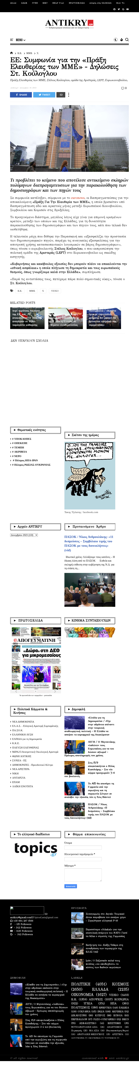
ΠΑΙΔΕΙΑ (124, 1007)
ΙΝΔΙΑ (100, 1011)
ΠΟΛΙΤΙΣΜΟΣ (80, 1007)
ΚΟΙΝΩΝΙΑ (121, 999)
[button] (20, 40)
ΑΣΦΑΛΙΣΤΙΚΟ (87, 1023)
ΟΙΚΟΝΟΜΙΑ (82, 995)
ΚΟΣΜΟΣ (120, 984)
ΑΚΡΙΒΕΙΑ (117, 1011)
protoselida (48, 695)
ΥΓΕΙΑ (88, 1003)
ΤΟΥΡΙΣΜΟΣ (110, 1038)
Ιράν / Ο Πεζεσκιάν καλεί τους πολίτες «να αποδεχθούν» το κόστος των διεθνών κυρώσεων (103, 964)
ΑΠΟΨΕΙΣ (96, 999)
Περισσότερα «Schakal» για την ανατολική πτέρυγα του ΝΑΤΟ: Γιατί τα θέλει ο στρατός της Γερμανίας (106, 933)
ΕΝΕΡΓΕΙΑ (105, 1007)
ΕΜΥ (45, 3)
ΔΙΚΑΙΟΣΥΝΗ (79, 1015)
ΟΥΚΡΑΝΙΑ (84, 1011)
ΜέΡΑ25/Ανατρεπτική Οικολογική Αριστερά (35, 751)
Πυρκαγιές (76, 1030)
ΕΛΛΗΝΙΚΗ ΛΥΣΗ (22, 734)
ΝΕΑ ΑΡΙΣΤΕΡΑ (20, 769)
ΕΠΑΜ (16, 782)
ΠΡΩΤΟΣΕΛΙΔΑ (77, 3)
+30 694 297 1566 (23, 920)
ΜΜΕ (29, 53)
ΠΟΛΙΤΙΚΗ (80, 984)
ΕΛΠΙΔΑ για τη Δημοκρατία (27, 739)
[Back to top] (130, 1070)
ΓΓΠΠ (35, 3)
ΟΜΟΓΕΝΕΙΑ (94, 1038)
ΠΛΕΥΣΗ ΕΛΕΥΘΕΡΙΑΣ (25, 747)
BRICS (125, 1019)
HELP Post (58, 3)
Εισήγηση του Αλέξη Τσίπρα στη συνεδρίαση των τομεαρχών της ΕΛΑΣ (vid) (104, 948)
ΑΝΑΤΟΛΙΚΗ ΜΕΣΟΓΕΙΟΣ (90, 1034)
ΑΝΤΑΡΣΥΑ (18, 777)
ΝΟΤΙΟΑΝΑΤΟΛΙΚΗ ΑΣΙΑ (84, 1027)
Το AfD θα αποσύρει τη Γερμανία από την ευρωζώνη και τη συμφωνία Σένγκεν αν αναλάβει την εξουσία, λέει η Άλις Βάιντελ (89, 790)
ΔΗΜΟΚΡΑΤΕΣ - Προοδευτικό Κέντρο (32, 765)
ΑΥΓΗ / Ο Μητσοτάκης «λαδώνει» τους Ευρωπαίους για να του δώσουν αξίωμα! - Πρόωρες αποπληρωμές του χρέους (89, 748)
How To (120, 3)
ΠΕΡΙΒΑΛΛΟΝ (79, 1019)
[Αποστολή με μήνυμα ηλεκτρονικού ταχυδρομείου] (60, 94)
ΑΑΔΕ (24, 3)
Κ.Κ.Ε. (15, 743)
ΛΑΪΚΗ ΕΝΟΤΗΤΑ (22, 786)
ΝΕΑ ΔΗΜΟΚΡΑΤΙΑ (23, 721)
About (13, 3)
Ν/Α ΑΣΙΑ (94, 1030)
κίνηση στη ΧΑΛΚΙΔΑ (101, 3)
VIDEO (55, 291)
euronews (78, 198)
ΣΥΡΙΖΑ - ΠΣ (19, 760)
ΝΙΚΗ (15, 773)
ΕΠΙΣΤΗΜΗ (114, 1023)
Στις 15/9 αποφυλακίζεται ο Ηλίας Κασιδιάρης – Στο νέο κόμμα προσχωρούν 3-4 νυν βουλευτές (89, 769)
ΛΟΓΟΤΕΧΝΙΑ (77, 1038)
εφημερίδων (38, 695)
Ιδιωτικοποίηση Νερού (117, 1030)
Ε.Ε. (19, 53)
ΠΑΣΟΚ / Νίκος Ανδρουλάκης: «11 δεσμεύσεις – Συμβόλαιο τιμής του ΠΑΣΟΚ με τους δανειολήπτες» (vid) (89, 811)
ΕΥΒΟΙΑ (117, 1015)
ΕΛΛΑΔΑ (100, 989)
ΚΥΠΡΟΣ (100, 1015)
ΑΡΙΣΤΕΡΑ (117, 1034)
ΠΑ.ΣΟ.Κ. (17, 730)
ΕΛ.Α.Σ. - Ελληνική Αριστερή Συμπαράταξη (35, 726)
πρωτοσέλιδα (26, 695)
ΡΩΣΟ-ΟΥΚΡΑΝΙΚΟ (104, 1019)
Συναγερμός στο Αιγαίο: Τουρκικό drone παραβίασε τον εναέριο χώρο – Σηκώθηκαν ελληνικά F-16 (106, 917)
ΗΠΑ (113, 1003)
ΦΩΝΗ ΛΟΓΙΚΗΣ (21, 756)
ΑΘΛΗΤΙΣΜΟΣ (114, 1027)
